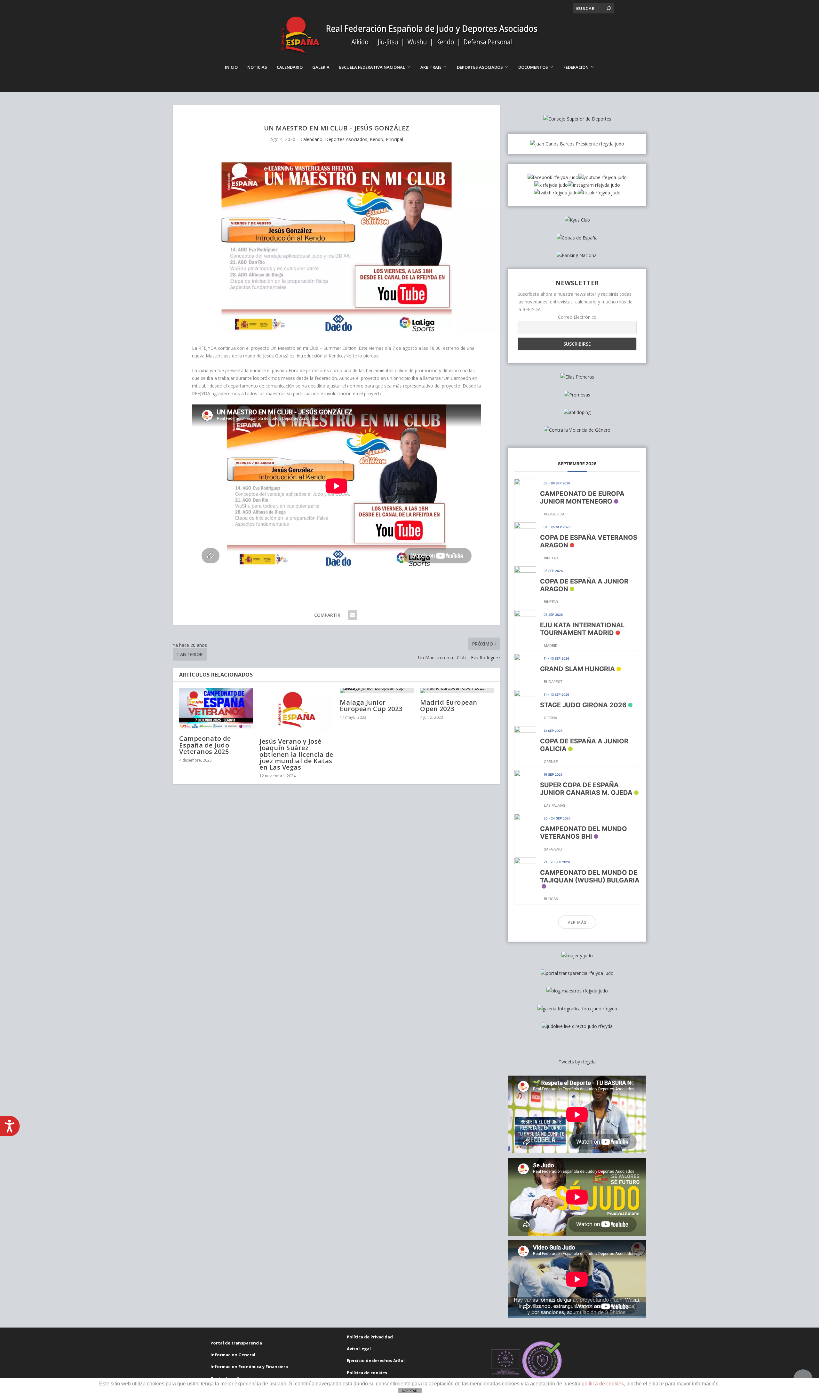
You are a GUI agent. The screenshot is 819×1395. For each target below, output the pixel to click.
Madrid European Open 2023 (448, 705)
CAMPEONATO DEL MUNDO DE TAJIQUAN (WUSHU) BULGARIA (590, 876)
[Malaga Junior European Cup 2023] (377, 690)
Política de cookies (367, 1372)
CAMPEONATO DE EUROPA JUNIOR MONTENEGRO (582, 497)
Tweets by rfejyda (577, 1062)
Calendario (290, 67)
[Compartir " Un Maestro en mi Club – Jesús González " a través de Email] (352, 615)
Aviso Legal (359, 1349)
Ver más (577, 922)
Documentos (533, 67)
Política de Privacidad (370, 1337)
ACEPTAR (409, 1391)
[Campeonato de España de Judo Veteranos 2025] (216, 709)
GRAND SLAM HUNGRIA (577, 669)
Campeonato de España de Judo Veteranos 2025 (205, 745)
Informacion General (233, 1355)
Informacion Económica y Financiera (249, 1366)
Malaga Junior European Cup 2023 (371, 705)
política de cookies (603, 1383)
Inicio (231, 67)
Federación (576, 67)
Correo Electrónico (577, 317)
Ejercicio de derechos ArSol (376, 1360)
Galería (321, 67)
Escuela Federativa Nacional (372, 67)
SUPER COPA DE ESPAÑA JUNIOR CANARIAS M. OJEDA (586, 788)
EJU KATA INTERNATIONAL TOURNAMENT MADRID (582, 629)
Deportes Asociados (480, 67)
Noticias (257, 67)
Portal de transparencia (236, 1343)
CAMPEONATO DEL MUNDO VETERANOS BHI (583, 832)
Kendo (376, 139)
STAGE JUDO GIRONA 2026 (583, 705)
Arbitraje (430, 67)
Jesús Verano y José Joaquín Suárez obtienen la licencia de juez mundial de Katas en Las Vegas (296, 754)
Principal (394, 139)
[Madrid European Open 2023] (457, 690)
